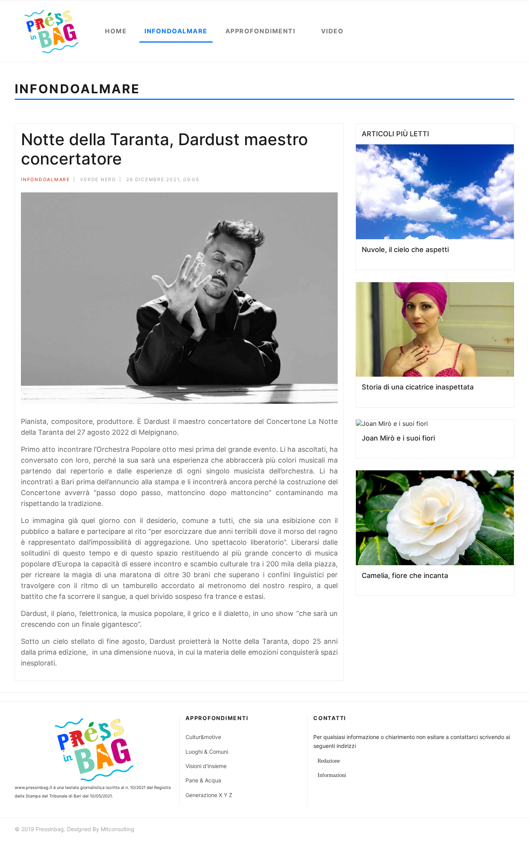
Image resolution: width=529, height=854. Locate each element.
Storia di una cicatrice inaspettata (418, 387)
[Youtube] (497, 830)
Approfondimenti (260, 31)
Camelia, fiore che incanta (405, 575)
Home (116, 31)
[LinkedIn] (335, 181)
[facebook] (469, 830)
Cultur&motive (203, 737)
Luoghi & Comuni (206, 751)
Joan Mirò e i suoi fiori (398, 438)
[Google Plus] (325, 181)
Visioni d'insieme (206, 766)
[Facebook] (304, 181)
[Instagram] (511, 830)
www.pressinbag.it (33, 787)
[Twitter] (314, 181)
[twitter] (483, 830)
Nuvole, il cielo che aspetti (405, 249)
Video (332, 31)
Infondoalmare (176, 31)
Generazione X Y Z (208, 795)
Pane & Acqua (203, 780)
